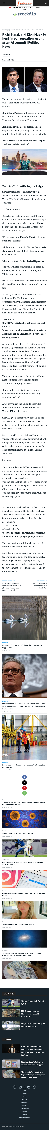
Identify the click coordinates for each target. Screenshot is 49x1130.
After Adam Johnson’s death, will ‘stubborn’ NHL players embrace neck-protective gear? (11, 586)
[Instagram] (20, 1087)
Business (5, 950)
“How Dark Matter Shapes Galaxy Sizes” (18, 924)
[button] (4, 3)
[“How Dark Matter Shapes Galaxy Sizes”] (24, 939)
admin (7, 54)
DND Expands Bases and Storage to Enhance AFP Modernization (30, 1014)
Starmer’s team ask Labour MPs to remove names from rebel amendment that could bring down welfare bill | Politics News (24, 706)
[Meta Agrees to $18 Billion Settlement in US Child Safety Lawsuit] (24, 879)
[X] (24, 782)
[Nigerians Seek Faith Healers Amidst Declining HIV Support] (11, 1064)
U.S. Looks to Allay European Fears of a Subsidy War (39, 585)
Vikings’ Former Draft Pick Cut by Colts (18, 833)
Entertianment (6, 890)
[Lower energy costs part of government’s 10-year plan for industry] (24, 737)
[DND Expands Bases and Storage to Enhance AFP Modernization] (11, 1013)
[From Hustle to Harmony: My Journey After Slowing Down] (24, 910)
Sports (4, 831)
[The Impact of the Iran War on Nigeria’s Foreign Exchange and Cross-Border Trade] (24, 970)
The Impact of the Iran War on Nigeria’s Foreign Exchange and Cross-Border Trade (21, 954)
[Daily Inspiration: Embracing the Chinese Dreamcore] (11, 1025)
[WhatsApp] (24, 793)
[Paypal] (24, 1087)
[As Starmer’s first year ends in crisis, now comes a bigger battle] (24, 618)
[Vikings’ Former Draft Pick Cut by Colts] (24, 848)
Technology (5, 859)
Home (4, 29)
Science (4, 800)
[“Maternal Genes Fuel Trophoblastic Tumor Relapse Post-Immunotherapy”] (24, 819)
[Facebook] (24, 777)
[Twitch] (29, 1087)
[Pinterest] (24, 788)
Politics (9, 29)
